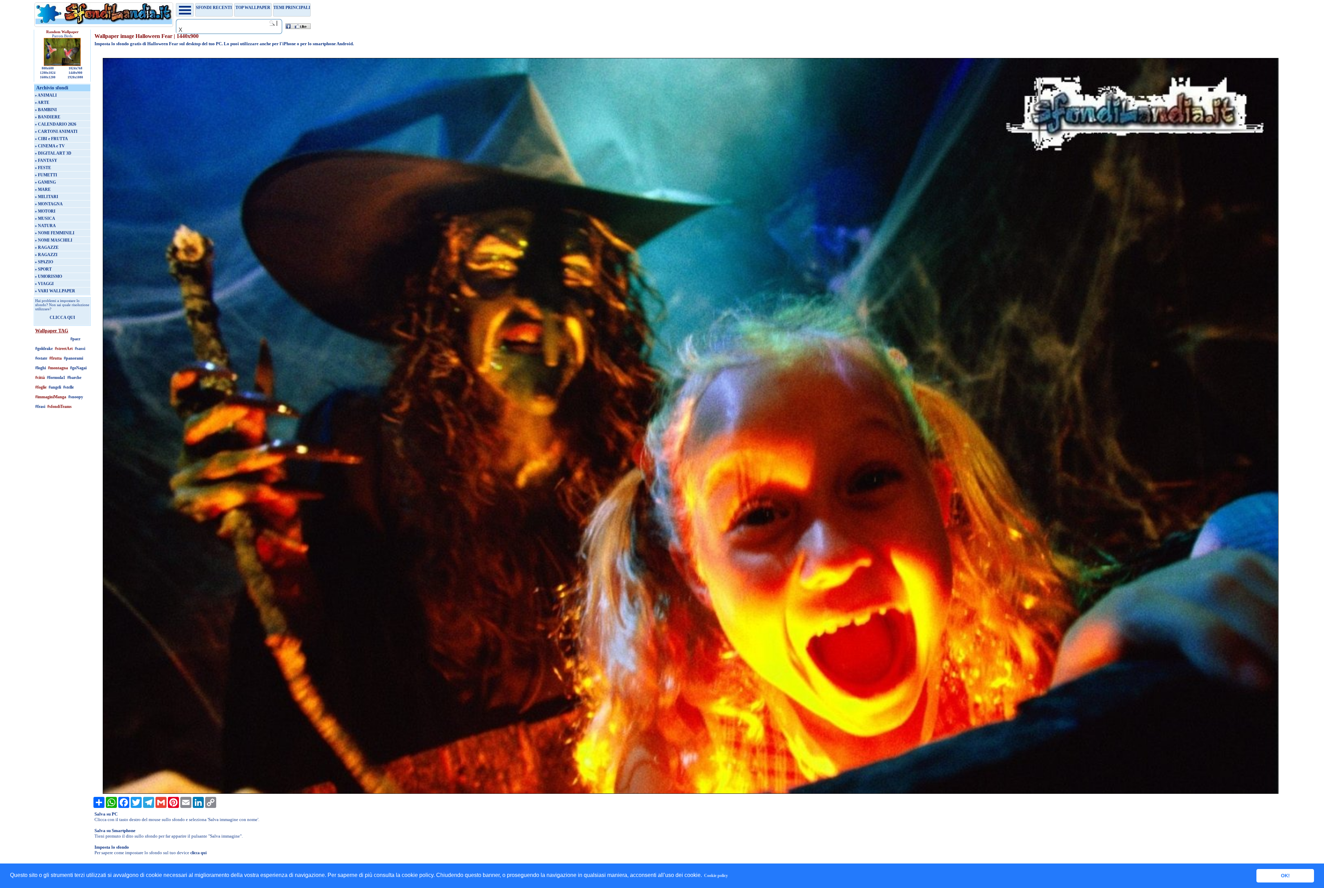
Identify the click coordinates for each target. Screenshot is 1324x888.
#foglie (41, 387)
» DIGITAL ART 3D (53, 153)
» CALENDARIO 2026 (55, 124)
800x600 (48, 68)
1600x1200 (48, 77)
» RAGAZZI (46, 254)
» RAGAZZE (47, 247)
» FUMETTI (46, 175)
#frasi (40, 406)
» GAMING (45, 182)
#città (40, 377)
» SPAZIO (44, 262)
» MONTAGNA (49, 204)
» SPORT (43, 269)
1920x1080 (75, 77)
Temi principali (291, 7)
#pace (75, 338)
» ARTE (42, 102)
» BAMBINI (46, 109)
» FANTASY (46, 160)
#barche (74, 377)
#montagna (58, 367)
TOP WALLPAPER (252, 7)
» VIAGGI (44, 283)
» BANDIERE (47, 117)
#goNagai (78, 367)
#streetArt (64, 348)
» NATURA (45, 225)
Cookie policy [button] (716, 875)
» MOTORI (45, 211)
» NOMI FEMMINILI (54, 233)
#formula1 (56, 377)
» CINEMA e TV (50, 146)
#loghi (40, 367)
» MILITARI (46, 196)
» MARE (43, 189)
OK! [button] (1285, 875)
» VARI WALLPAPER (55, 291)
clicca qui (198, 852)
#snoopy (75, 396)
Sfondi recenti (214, 7)
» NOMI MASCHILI (53, 240)
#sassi (80, 348)
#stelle (68, 387)
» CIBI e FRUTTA (51, 138)
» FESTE (43, 167)
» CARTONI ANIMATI (56, 131)
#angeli (55, 387)
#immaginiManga (50, 396)
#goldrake (44, 348)
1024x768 (75, 68)
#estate (41, 358)
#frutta (55, 358)
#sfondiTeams (59, 406)
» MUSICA (45, 218)
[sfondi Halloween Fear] (690, 792)
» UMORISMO (48, 276)
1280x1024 (48, 73)
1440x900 (75, 73)
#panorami (73, 358)
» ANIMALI (46, 95)
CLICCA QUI (62, 317)
